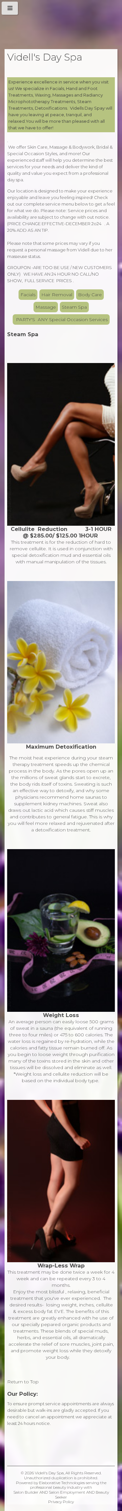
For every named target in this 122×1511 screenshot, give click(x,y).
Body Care (90, 295)
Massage (45, 307)
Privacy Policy (61, 1501)
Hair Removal (56, 295)
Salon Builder (25, 1492)
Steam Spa (74, 307)
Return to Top (23, 1382)
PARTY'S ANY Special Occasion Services (61, 319)
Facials (27, 295)
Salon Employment (67, 1492)
